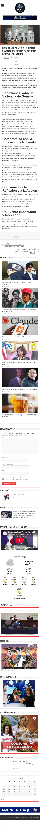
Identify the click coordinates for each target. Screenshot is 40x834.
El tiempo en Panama (19, 598)
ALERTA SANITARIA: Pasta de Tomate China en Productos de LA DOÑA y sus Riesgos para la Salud (24, 764)
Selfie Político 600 (18, 494)
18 (9, 792)
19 (14, 792)
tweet (15, 61)
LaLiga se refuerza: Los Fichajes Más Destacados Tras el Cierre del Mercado (25, 250)
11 (9, 789)
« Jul (2, 799)
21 (24, 792)
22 (29, 792)
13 (19, 789)
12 (14, 789)
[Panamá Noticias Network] (20, 7)
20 (19, 792)
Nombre (5, 457)
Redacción (6, 58)
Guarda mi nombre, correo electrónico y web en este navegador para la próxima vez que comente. (18, 478)
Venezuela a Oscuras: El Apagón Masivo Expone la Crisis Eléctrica (14, 245)
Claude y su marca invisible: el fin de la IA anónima (19, 337)
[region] (19, 624)
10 (4, 789)
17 (4, 792)
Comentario (6, 438)
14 (24, 789)
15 (29, 789)
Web (3, 471)
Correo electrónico (8, 464)
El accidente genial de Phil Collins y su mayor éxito (19, 389)
